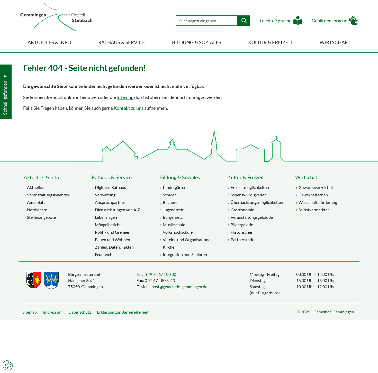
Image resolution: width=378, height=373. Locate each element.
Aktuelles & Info (41, 177)
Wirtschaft (307, 177)
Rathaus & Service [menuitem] (121, 42)
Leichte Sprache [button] (275, 20)
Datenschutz (79, 312)
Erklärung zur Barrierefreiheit (123, 312)
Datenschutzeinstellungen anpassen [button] (8, 365)
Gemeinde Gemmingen (333, 311)
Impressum (52, 312)
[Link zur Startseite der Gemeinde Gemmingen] (56, 17)
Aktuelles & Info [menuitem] (49, 42)
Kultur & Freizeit (245, 177)
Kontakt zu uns (128, 108)
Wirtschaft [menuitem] (335, 42)
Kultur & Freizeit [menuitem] (270, 42)
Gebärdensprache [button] (329, 20)
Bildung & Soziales (179, 177)
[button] (370, 356)
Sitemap (125, 97)
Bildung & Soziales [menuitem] (196, 42)
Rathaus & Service (112, 177)
